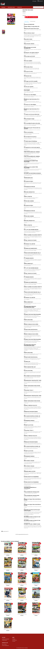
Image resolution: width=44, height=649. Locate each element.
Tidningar (3, 7)
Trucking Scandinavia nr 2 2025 (22, 599)
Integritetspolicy (4, 640)
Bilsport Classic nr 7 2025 (8, 629)
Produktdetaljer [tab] (32, 21)
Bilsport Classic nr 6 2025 (8, 599)
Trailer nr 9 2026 (36, 584)
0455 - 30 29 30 (4, 644)
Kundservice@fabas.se (5, 645)
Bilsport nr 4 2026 (36, 614)
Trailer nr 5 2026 (8, 584)
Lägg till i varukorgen (32, 17)
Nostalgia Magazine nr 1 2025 (22, 614)
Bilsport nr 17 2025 (36, 599)
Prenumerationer (11, 7)
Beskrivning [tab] (26, 21)
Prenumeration (14, 640)
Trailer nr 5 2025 (7, 614)
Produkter (19, 7)
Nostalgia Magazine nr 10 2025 (22, 584)
